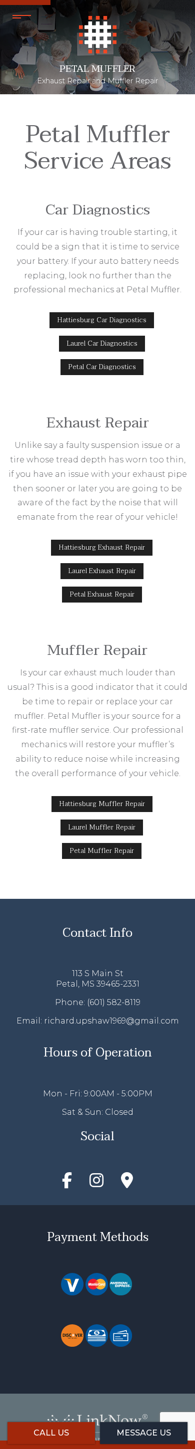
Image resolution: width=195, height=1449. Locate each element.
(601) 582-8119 (113, 1002)
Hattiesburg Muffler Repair (102, 804)
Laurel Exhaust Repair (102, 571)
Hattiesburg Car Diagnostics (101, 320)
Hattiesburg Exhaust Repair (101, 547)
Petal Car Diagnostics (102, 367)
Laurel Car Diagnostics (102, 343)
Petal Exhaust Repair (102, 594)
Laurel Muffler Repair (102, 827)
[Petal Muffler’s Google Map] (127, 1184)
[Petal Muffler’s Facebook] (67, 1184)
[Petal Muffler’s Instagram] (97, 1184)
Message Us (143, 1433)
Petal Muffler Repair (102, 850)
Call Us (51, 1433)
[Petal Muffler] (97, 34)
